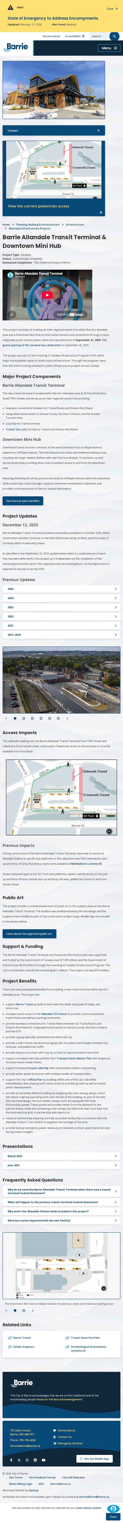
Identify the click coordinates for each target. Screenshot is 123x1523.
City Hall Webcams (73, 1477)
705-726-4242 (27, 1440)
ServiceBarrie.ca (60, 1484)
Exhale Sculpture (23, 1346)
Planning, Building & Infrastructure (38, 224)
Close (113, 1516)
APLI (41, 1484)
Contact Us (65, 1437)
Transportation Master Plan (74, 1058)
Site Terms (16, 1477)
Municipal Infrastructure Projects (30, 228)
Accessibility (73, 36)
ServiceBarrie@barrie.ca (23, 1446)
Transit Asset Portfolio (85, 1337)
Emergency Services (70, 1443)
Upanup (33, 1490)
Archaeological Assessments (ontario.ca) (88, 1348)
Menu (106, 48)
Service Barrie (51, 36)
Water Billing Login (20, 1484)
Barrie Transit (24, 1004)
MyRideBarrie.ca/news (84, 864)
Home (6, 224)
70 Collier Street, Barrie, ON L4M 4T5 (22, 1432)
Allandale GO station (54, 1014)
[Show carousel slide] (15, 718)
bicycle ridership (38, 1068)
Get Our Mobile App (96, 1459)
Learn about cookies (88, 1508)
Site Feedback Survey (42, 1477)
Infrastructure (75, 224)
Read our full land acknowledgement (59, 1399)
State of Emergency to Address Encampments (53, 18)
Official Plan (35, 1079)
